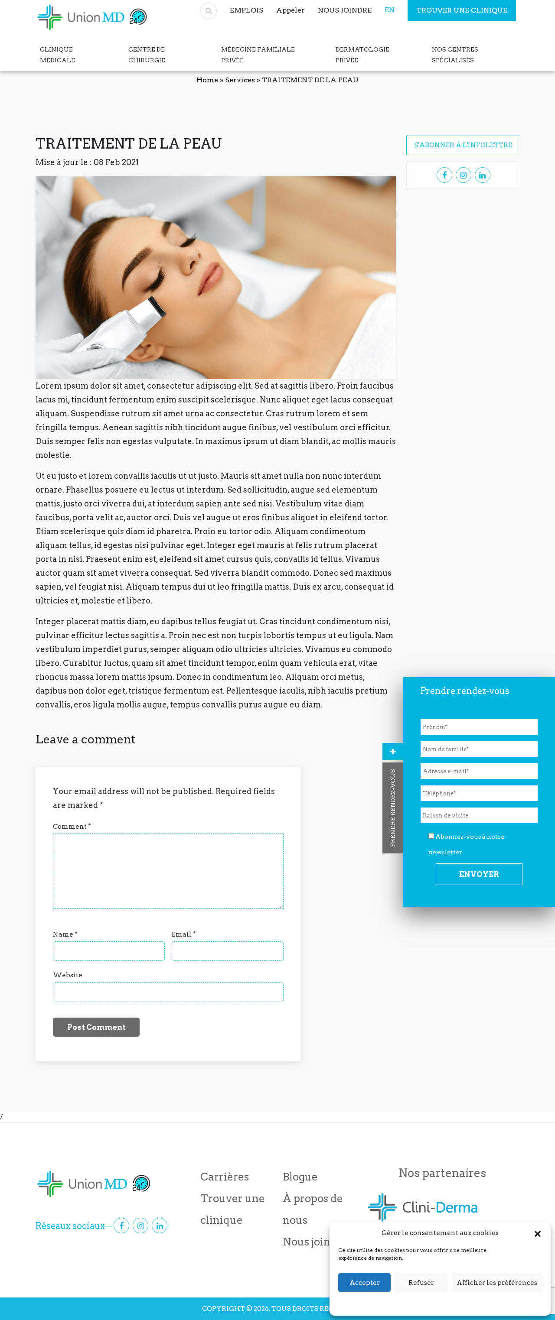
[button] (537, 1233)
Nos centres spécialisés (455, 55)
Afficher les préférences (497, 1283)
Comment (72, 826)
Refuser (421, 1283)
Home (207, 80)
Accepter (364, 1283)
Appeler (290, 10)
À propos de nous (313, 1209)
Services (240, 80)
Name (65, 934)
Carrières (224, 1177)
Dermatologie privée (362, 55)
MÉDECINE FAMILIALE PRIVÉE (258, 55)
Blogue (300, 1177)
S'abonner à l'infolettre (463, 145)
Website (67, 975)
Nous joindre (315, 1242)
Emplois (246, 10)
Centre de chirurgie (146, 55)
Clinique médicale (57, 55)
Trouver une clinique (461, 10)
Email (184, 934)
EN (390, 10)
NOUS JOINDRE (345, 10)
